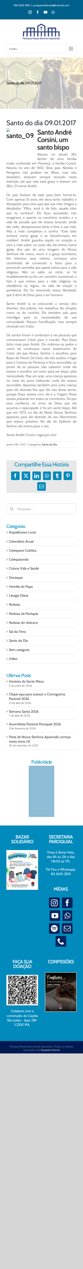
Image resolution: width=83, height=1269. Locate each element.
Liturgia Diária (18, 595)
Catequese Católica (22, 550)
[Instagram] (54, 902)
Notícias (14, 604)
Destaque (16, 578)
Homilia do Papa (21, 587)
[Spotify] (54, 928)
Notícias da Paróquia (23, 614)
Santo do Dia (49, 444)
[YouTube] (55, 915)
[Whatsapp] (67, 915)
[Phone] (61, 941)
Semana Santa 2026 (24, 711)
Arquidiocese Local (22, 532)
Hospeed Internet (50, 1050)
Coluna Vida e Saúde (24, 568)
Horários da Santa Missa (26, 681)
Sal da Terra (17, 632)
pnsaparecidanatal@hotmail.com (51, 5)
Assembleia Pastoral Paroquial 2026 (35, 724)
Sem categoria (19, 650)
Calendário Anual (21, 541)
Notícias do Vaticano (23, 623)
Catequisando (19, 559)
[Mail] (67, 928)
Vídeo (13, 659)
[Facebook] (67, 902)
